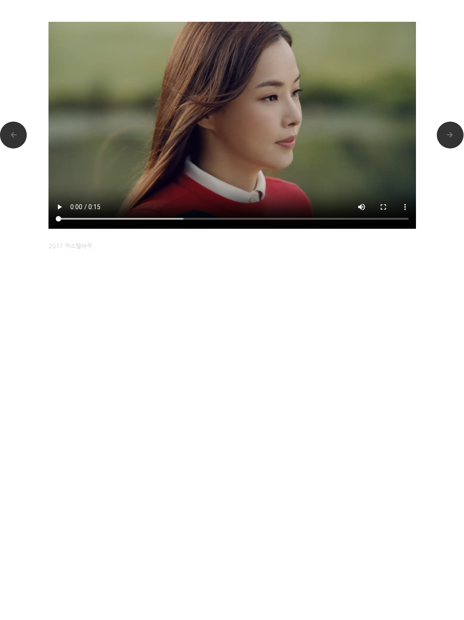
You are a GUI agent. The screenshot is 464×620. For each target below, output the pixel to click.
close (417, 5)
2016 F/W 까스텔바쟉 (13, 135)
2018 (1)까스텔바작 (450, 135)
